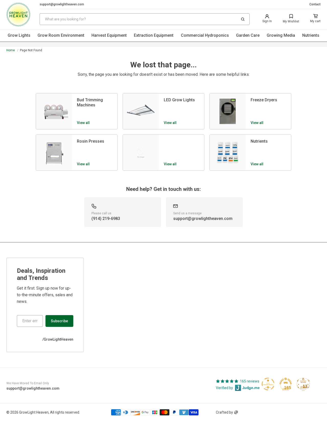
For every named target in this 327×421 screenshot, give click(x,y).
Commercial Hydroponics (205, 35)
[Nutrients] (227, 152)
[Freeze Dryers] (227, 111)
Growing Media (281, 35)
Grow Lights (19, 35)
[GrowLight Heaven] (23, 14)
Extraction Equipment (153, 35)
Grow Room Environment (61, 35)
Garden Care (248, 35)
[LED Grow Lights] (140, 111)
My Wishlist (291, 21)
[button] (243, 19)
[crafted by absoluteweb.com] (236, 412)
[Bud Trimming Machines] (54, 111)
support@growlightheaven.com (62, 4)
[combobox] (145, 19)
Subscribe (59, 321)
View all (83, 123)
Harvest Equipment (109, 35)
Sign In (267, 21)
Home (10, 50)
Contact (315, 4)
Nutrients (310, 35)
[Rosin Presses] (54, 152)
